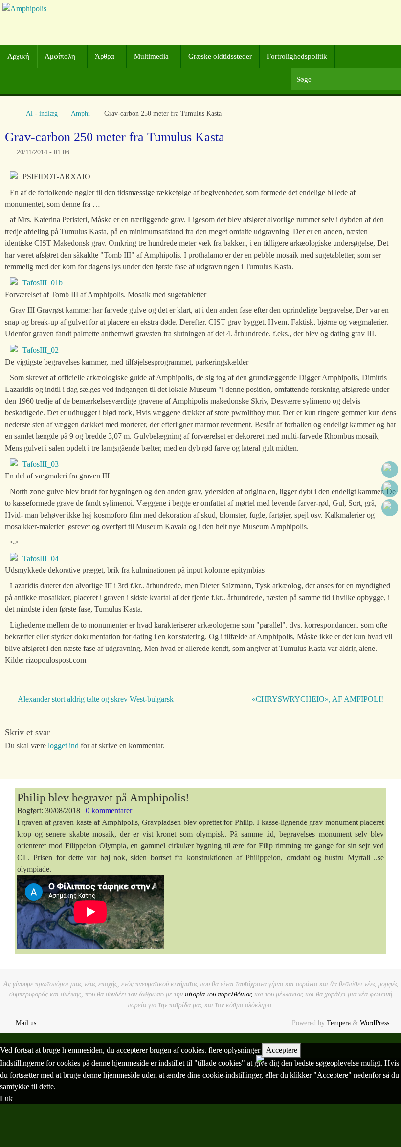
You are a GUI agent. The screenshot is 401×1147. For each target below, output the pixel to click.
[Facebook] (389, 469)
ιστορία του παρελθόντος (218, 994)
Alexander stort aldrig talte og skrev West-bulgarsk (95, 699)
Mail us (26, 1023)
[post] (389, 507)
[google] (389, 488)
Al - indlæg (42, 113)
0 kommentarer (109, 810)
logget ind (63, 745)
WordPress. (375, 1023)
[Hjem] (10, 113)
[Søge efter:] (346, 79)
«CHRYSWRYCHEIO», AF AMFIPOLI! (318, 699)
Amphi (80, 113)
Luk (6, 1098)
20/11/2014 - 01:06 (43, 152)
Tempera (339, 1023)
